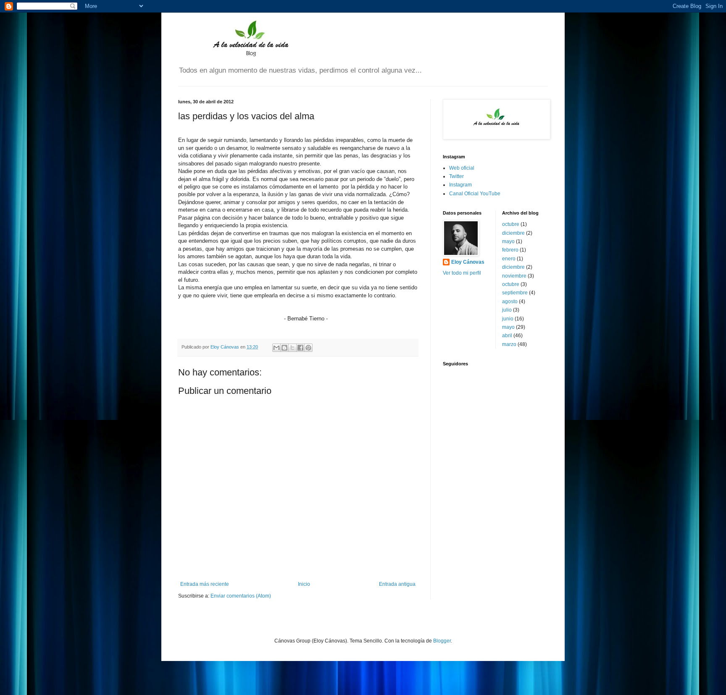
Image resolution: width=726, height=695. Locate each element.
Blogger (442, 641)
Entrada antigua (397, 584)
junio (507, 319)
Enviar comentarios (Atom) (240, 596)
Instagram (460, 185)
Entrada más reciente (204, 584)
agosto (510, 301)
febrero (510, 250)
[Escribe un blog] (284, 348)
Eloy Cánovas (467, 262)
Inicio (304, 584)
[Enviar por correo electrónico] (276, 348)
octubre (510, 224)
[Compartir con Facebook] (300, 348)
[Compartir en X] (292, 348)
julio (507, 310)
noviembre (514, 276)
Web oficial (461, 168)
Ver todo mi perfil (462, 273)
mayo (508, 241)
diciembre (513, 233)
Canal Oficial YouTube (474, 194)
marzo (509, 344)
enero (509, 259)
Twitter (456, 176)
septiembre (515, 293)
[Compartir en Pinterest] (308, 348)
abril (507, 335)
